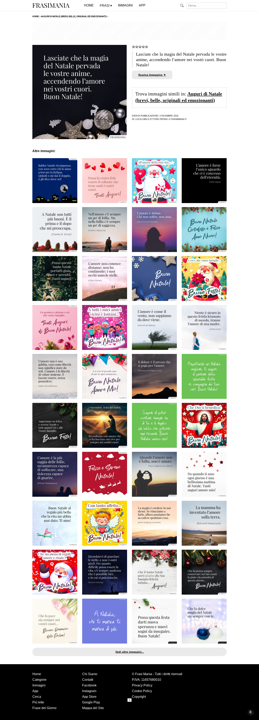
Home (36, 674)
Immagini (39, 685)
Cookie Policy (142, 691)
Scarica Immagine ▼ (152, 74)
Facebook (89, 685)
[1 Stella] (133, 46)
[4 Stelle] (143, 46)
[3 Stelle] (140, 46)
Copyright (139, 696)
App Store (89, 696)
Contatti (87, 679)
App (35, 691)
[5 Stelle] (146, 46)
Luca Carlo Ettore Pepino (151, 119)
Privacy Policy (142, 685)
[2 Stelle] (136, 46)
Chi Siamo (89, 674)
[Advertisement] (129, 31)
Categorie (39, 679)
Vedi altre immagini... (129, 651)
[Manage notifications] (250, 712)
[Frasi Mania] (51, 5)
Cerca (36, 696)
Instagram (89, 691)
